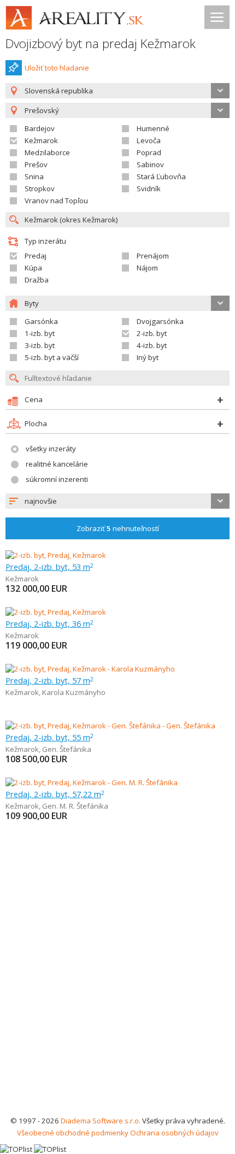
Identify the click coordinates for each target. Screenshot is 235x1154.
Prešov (36, 164)
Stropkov (40, 188)
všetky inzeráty (51, 449)
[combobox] (117, 90)
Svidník (149, 188)
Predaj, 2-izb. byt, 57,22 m (54, 793)
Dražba (37, 280)
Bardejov (40, 128)
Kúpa (33, 268)
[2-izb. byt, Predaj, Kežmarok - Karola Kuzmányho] (90, 669)
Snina (34, 176)
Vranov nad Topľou (56, 200)
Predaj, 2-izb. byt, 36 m (49, 623)
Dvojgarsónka (160, 321)
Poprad (149, 152)
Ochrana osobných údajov (174, 1133)
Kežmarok (41, 140)
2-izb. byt (152, 333)
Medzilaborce (47, 152)
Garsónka (41, 321)
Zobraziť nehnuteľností (118, 528)
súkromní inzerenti (57, 479)
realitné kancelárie (57, 464)
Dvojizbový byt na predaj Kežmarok (100, 43)
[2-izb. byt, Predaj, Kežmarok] (55, 555)
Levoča (149, 140)
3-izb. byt (40, 345)
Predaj (35, 256)
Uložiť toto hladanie (57, 68)
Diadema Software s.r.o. (100, 1121)
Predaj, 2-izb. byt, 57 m (49, 680)
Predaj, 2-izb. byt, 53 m (49, 566)
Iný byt (147, 357)
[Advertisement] (117, 991)
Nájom (147, 268)
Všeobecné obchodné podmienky (72, 1133)
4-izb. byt (152, 345)
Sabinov (150, 164)
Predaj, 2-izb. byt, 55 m (49, 737)
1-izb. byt (40, 333)
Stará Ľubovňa (161, 176)
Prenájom (153, 256)
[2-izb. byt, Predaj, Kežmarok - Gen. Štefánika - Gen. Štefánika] (110, 726)
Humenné (153, 128)
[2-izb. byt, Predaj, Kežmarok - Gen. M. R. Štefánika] (91, 782)
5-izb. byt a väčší (52, 357)
